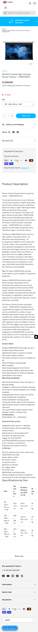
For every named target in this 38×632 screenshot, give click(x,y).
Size (3, 100)
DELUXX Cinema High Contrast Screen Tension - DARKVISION (16, 31)
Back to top (19, 556)
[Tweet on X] (9, 132)
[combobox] (19, 13)
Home (4, 29)
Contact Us (24, 168)
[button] (34, 3)
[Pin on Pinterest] (18, 132)
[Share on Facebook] (13, 132)
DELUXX (4, 71)
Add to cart (26, 116)
